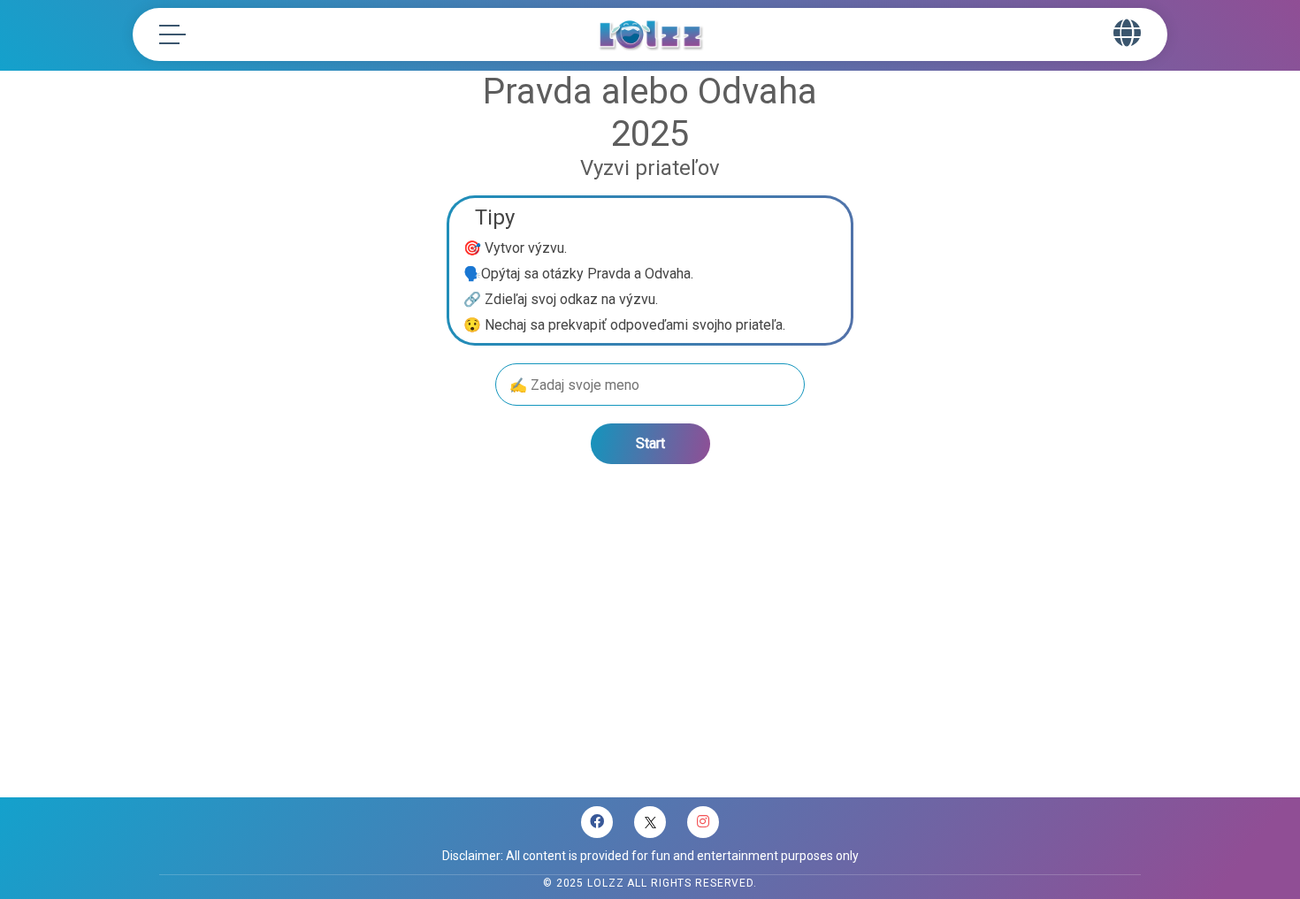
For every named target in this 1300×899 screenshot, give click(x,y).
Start (650, 443)
